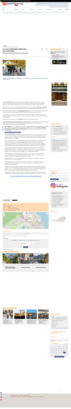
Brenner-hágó (54, 321)
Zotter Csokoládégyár (56, 195)
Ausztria (38, 3)
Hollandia (36, 5)
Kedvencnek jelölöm (7, 200)
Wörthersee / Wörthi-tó (57, 200)
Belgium (42, 3)
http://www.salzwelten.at (12, 210)
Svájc (67, 5)
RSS (35, 396)
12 (56, 348)
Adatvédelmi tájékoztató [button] (25, 0)
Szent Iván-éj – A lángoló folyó (57, 150)
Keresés (40, 9)
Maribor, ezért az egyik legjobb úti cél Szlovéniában (60, 328)
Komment (27, 233)
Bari (53, 316)
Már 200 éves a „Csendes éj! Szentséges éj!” (59, 149)
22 (64, 350)
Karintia (58, 12)
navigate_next (67, 340)
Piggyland (66, 6)
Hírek (23, 9)
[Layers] (47, 214)
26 (56, 352)
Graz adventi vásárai (55, 148)
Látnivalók (31, 9)
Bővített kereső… (53, 340)
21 (61, 350)
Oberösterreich (9, 46)
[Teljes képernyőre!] (4, 216)
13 (58, 348)
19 (56, 350)
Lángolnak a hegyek (55, 147)
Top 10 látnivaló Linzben (57, 197)
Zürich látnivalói (55, 324)
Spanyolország (62, 5)
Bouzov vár (54, 326)
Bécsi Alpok (21, 12)
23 (66, 350)
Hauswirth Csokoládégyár (57, 199)
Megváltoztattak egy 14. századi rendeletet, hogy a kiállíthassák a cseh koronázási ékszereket (31, 321)
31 (51, 354)
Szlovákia (51, 6)
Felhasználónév (52, 173)
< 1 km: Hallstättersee (56, 126)
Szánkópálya (7, 12)
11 (53, 348)
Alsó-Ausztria (17, 12)
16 (66, 348)
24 (51, 352)
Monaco (46, 5)
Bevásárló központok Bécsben (58, 204)
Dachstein (28, 12)
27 (58, 352)
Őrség (53, 322)
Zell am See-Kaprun (56, 201)
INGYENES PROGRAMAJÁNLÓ (58, 331)
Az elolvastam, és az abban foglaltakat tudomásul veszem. (26, 240)
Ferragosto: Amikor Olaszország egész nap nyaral (60, 143)
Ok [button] (0, 1)
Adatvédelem (40, 396)
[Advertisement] (25, 91)
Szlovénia (55, 6)
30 (66, 352)
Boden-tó (25, 12)
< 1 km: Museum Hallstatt (57, 128)
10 (51, 348)
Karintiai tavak (62, 12)
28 (61, 352)
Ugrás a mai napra (59, 356)
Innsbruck (54, 12)
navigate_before (51, 343)
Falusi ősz (54, 139)
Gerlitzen (45, 12)
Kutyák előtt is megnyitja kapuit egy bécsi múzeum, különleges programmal (7, 321)
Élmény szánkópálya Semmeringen (59, 196)
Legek (13, 53)
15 (64, 348)
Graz (48, 12)
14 (61, 348)
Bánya (4, 53)
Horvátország (41, 5)
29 (64, 352)
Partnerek (24, 396)
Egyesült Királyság (53, 3)
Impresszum (13, 396)
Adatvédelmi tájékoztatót (17, 240)
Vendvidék (54, 325)
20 (58, 350)
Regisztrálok (52, 181)
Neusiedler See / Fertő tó (57, 205)
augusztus (55, 343)
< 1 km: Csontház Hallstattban (58, 133)
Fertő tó (42, 12)
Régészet (18, 53)
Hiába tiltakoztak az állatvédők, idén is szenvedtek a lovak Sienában (19, 321)
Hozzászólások (50, 9)
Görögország (65, 3)
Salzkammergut (15, 46)
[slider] (45, 56)
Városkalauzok (11, 12)
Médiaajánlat (31, 396)
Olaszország (57, 5)
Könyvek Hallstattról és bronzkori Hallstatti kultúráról (25, 176)
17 (51, 350)
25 (53, 352)
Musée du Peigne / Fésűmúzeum (57, 320)
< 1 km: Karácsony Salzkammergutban (60, 132)
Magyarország (61, 6)
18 (53, 350)
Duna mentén (39, 12)
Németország (51, 5)
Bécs (3, 12)
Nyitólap (15, 9)
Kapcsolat (59, 9)
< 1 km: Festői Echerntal (57, 130)
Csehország (47, 3)
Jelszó (51, 175)
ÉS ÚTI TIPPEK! (54, 333)
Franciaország (59, 3)
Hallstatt (51, 12)
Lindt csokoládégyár (56, 202)
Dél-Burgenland (33, 12)
